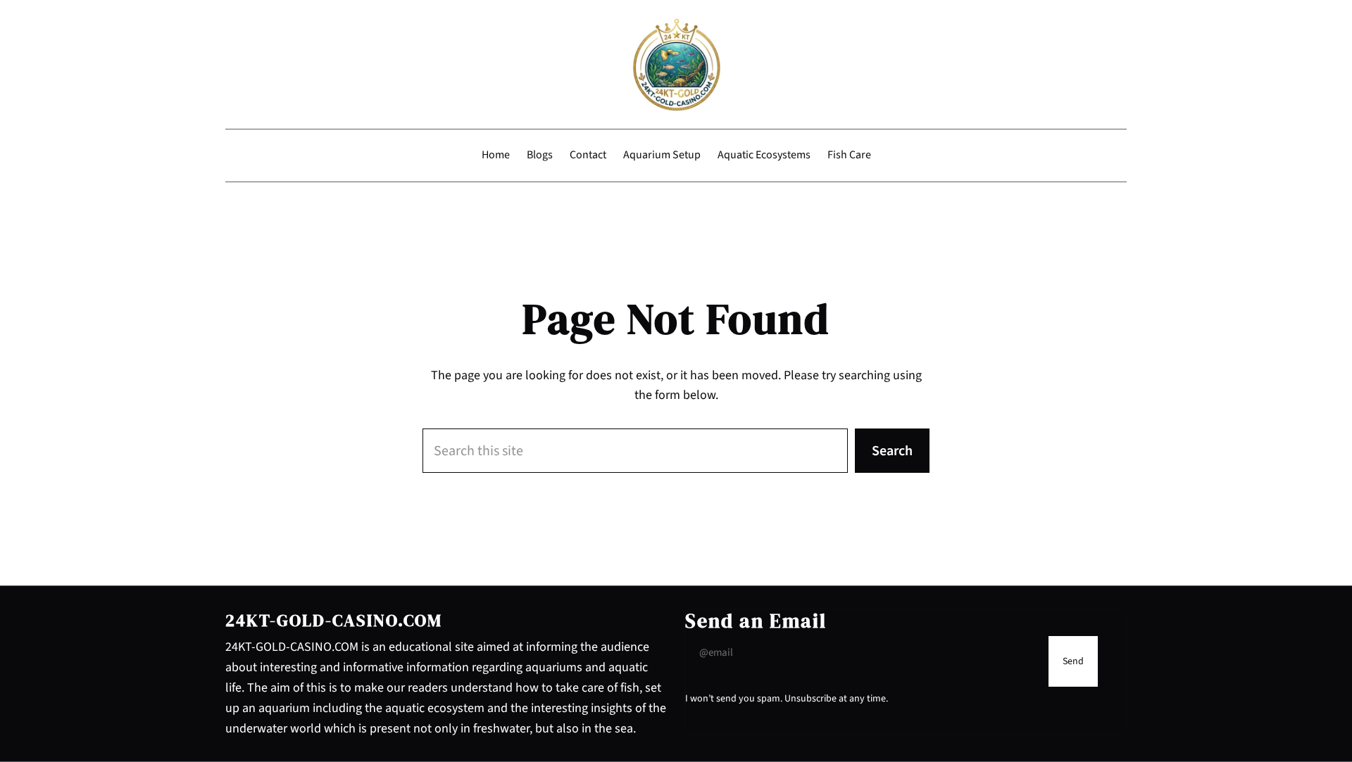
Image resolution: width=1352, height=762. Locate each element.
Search (892, 451)
